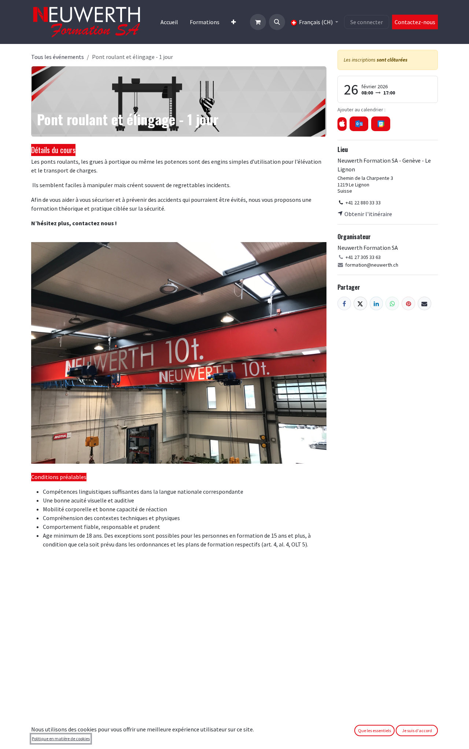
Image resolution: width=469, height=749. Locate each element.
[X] (360, 303)
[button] (277, 22)
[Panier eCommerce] (258, 22)
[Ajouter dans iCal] (342, 124)
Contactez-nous (415, 22)
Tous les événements (57, 56)
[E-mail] (424, 303)
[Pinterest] (408, 303)
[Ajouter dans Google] (380, 123)
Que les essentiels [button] (374, 730)
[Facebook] (344, 303)
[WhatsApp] (392, 303)
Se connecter (366, 22)
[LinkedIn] (376, 303)
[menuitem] (169, 22)
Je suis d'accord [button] (417, 730)
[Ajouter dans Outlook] (359, 123)
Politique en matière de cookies (61, 738)
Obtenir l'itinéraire (367, 214)
